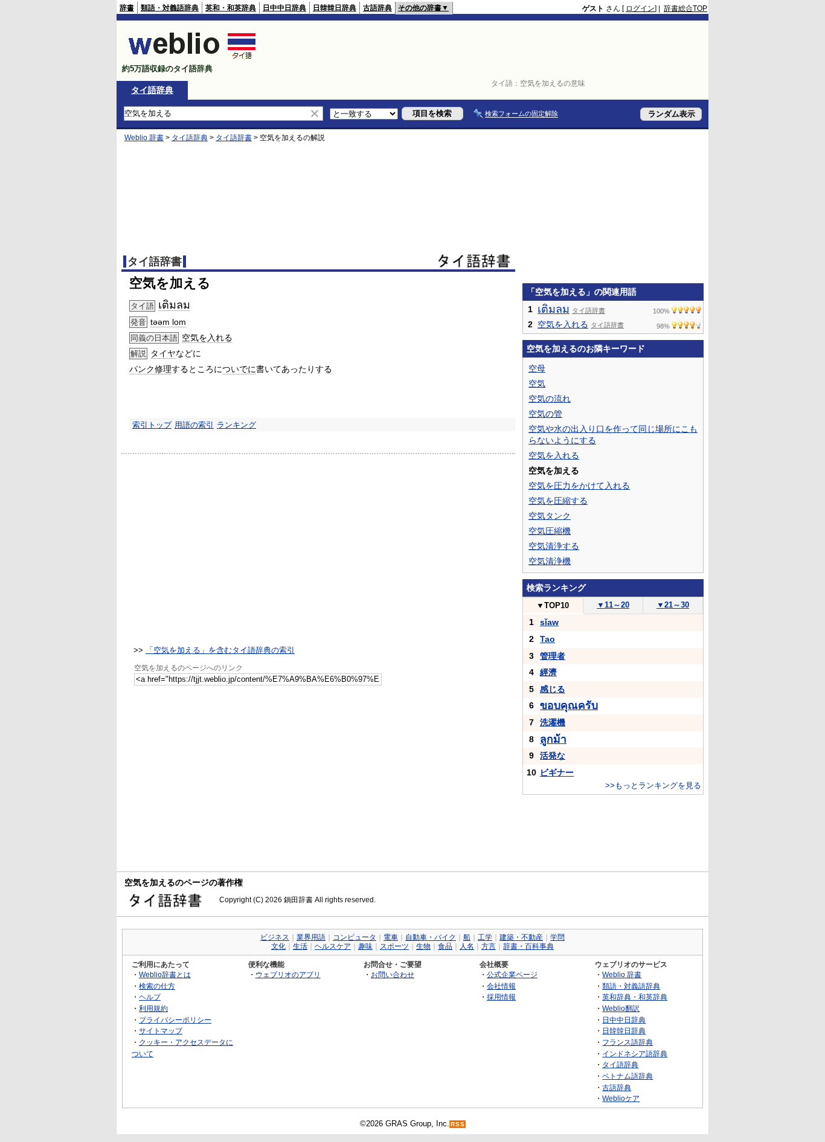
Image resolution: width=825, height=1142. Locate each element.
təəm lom (168, 322)
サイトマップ (160, 1031)
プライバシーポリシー (175, 1020)
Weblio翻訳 (621, 1008)
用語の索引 (194, 424)
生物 (423, 946)
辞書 (127, 7)
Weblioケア (621, 1098)
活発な (552, 755)
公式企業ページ (512, 974)
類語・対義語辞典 (170, 7)
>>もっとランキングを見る (653, 785)
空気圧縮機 (549, 531)
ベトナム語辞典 (627, 1076)
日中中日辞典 (284, 7)
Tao (547, 639)
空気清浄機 (549, 561)
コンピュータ (354, 937)
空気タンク (549, 516)
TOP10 (552, 605)
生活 (300, 946)
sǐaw (549, 622)
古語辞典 (377, 7)
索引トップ (152, 424)
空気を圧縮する (558, 500)
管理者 (552, 656)
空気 (536, 383)
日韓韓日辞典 (334, 7)
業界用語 (311, 937)
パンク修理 (150, 369)
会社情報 (501, 986)
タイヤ (163, 353)
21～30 (672, 604)
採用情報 (501, 997)
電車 (391, 937)
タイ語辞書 (234, 137)
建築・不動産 (521, 937)
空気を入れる (207, 337)
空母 (536, 368)
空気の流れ (549, 398)
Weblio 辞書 (144, 137)
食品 (445, 946)
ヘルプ (150, 997)
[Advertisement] (487, 51)
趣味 (365, 946)
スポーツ (394, 946)
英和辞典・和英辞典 (634, 997)
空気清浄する (553, 546)
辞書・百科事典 (528, 946)
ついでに (239, 369)
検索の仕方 (157, 986)
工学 (485, 937)
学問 (557, 937)
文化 (278, 946)
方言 (488, 946)
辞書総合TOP (685, 8)
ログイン (640, 8)
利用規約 (153, 1008)
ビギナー (557, 772)
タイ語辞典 (152, 90)
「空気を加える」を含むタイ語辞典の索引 (220, 650)
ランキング (236, 424)
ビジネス (274, 937)
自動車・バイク (430, 937)
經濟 (548, 672)
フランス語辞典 (627, 1042)
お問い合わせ (392, 974)
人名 (467, 946)
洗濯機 (552, 722)
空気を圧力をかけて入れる (579, 485)
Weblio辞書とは (165, 974)
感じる (552, 689)
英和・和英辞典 (230, 7)
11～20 (613, 604)
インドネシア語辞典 (634, 1053)
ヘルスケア (333, 946)
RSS (458, 1124)
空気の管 (545, 414)
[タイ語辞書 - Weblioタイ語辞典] (192, 58)
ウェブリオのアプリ (288, 974)
